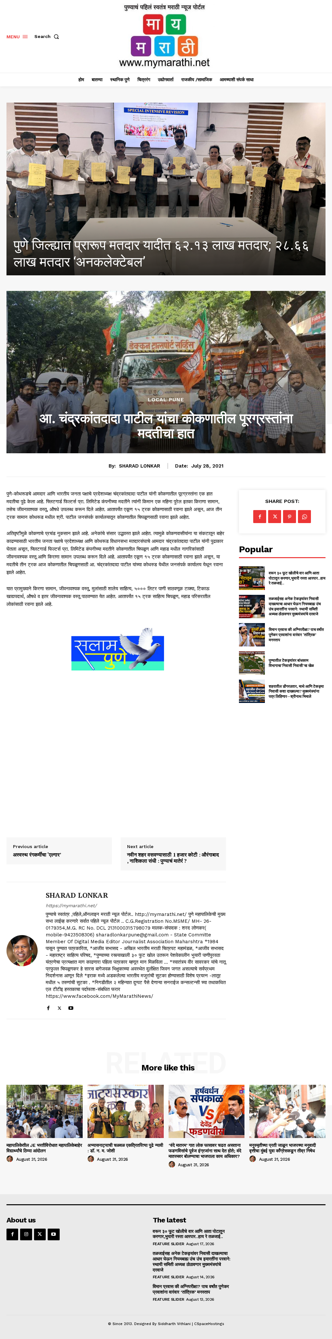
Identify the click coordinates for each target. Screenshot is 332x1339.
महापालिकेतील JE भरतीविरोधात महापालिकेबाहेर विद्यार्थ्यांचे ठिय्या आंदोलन (44, 1148)
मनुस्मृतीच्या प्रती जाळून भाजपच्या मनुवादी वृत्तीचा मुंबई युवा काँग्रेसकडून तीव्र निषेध (282, 1148)
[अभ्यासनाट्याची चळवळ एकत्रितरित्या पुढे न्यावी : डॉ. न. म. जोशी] (126, 1111)
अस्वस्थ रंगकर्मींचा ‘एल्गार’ (37, 855)
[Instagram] (26, 1234)
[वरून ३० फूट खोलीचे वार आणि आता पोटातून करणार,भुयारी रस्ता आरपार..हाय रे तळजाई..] (252, 578)
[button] (48, 36)
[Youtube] (70, 1006)
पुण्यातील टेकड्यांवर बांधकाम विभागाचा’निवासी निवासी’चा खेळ (291, 663)
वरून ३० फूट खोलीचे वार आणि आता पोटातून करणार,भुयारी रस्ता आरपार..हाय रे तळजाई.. (297, 577)
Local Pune (166, 399)
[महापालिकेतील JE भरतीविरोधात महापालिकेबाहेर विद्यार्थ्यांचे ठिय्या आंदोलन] (166, 189)
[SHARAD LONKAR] (22, 950)
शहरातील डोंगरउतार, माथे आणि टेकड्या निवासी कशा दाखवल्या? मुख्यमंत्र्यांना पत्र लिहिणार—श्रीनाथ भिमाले (296, 691)
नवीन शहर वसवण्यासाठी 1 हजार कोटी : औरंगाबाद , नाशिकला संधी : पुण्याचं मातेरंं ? (173, 858)
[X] (59, 1006)
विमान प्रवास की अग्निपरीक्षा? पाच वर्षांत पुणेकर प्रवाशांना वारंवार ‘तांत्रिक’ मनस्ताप (296, 634)
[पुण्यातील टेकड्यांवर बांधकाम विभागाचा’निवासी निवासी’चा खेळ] (252, 663)
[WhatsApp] (304, 516)
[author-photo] (10, 1159)
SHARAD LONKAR (139, 466)
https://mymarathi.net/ (71, 905)
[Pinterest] (289, 516)
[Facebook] (48, 1006)
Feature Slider (168, 1244)
